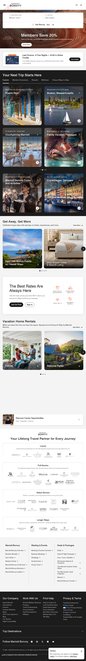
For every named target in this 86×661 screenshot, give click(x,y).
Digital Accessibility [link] (9, 621)
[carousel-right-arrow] (46, 170)
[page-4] (45, 374)
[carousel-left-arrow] (40, 170)
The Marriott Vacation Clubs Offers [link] (67, 567)
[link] (6, 80)
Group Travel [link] (36, 565)
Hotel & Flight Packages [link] (65, 554)
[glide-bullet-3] (44, 270)
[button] (23, 17)
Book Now (26, 44)
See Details (75, 59)
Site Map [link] (46, 617)
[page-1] (40, 374)
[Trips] (76, 5)
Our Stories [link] (7, 619)
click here (73, 656)
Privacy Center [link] (68, 605)
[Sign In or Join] (81, 5)
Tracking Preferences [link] (70, 603)
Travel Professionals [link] (30, 607)
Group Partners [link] (28, 610)
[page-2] (42, 374)
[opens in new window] (63, 248)
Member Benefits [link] (11, 554)
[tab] (6, 81)
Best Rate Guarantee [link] (50, 612)
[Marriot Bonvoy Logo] (43, 433)
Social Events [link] (36, 561)
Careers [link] (5, 607)
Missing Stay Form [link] (49, 614)
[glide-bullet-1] (41, 270)
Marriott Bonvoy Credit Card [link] (15, 565)
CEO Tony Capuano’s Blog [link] (10, 615)
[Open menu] (4, 5)
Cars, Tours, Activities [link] (65, 557)
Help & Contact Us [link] (49, 602)
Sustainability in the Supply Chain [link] (72, 618)
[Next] (83, 249)
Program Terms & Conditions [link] (69, 613)
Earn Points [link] (9, 557)
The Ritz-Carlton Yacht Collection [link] (68, 573)
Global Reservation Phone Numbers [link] (49, 608)
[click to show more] (83, 352)
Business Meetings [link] (38, 554)
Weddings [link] (34, 557)
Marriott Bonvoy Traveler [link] (66, 581)
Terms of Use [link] (68, 610)
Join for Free (16, 304)
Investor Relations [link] (9, 610)
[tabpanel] (43, 20)
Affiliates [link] (26, 614)
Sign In (29, 305)
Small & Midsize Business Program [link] (32, 604)
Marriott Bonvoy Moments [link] (14, 568)
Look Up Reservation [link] (50, 605)
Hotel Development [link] (29, 612)
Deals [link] (59, 550)
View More (76, 225)
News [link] (5, 612)
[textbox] (22, 18)
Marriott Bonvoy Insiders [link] (14, 572)
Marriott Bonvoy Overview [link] (14, 550)
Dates (49, 15)
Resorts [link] (60, 577)
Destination (16, 15)
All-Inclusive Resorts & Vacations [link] (68, 562)
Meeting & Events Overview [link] (41, 550)
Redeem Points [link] (10, 561)
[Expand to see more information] (37, 120)
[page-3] (43, 374)
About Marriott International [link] (8, 604)
